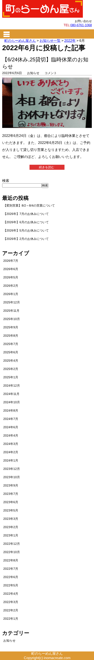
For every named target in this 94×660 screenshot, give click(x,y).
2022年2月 (10, 610)
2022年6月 (10, 577)
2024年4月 (10, 435)
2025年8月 (10, 335)
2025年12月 (11, 302)
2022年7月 (10, 568)
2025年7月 (10, 344)
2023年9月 (10, 485)
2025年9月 (10, 327)
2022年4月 (10, 593)
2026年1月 (10, 294)
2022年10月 (11, 552)
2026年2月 (10, 285)
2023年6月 (10, 502)
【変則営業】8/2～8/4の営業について (29, 205)
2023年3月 (10, 518)
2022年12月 (11, 543)
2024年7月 (10, 419)
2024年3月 (10, 444)
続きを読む (47, 167)
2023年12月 (11, 469)
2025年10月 (11, 319)
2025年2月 (10, 369)
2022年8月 (10, 560)
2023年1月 (10, 535)
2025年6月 (10, 352)
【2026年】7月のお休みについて (26, 214)
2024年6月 (10, 427)
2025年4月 (10, 360)
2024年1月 (10, 460)
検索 (5, 180)
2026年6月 (10, 269)
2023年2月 (10, 527)
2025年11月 (11, 310)
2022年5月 (10, 585)
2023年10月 (11, 477)
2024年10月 (11, 402)
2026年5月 (10, 277)
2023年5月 (10, 510)
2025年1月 (10, 377)
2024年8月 (10, 410)
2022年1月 (10, 618)
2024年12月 (11, 385)
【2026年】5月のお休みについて (26, 230)
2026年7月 (10, 260)
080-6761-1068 (81, 25)
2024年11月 (11, 394)
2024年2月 (10, 452)
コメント (51, 73)
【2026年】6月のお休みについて (26, 222)
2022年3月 (10, 602)
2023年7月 (10, 493)
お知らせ (33, 73)
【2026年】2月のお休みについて (26, 239)
